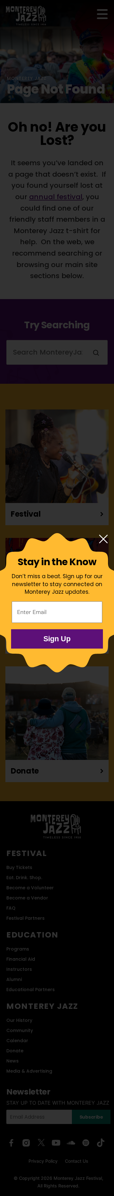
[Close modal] (103, 539)
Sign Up (57, 639)
